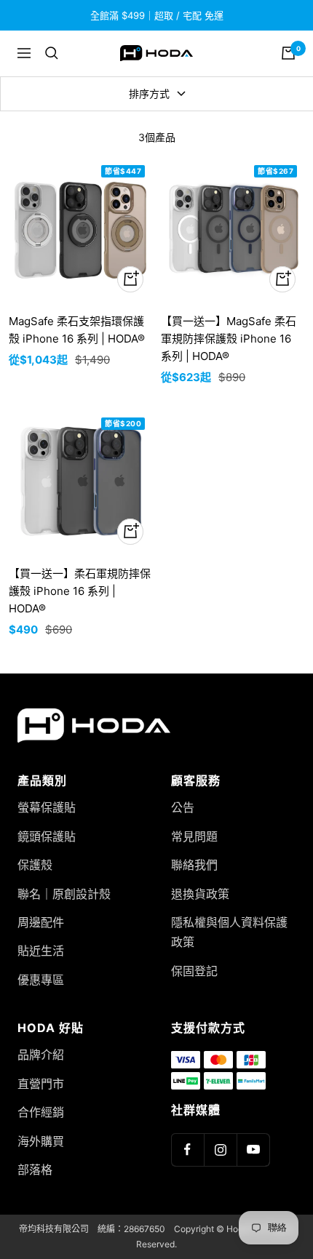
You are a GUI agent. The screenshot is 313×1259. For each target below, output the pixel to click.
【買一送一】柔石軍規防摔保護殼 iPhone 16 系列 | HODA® (80, 591)
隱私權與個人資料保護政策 (229, 932)
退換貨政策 (200, 894)
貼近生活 (40, 950)
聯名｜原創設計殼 (64, 894)
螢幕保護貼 (46, 807)
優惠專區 (40, 979)
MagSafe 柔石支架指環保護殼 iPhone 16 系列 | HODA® (77, 329)
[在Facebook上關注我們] (187, 1149)
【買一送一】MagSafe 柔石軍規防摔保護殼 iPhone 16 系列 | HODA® (228, 338)
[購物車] (288, 53)
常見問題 (194, 836)
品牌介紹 (40, 1054)
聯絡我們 (194, 865)
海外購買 (40, 1141)
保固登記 (194, 971)
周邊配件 (40, 922)
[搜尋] (51, 53)
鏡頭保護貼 (46, 836)
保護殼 (34, 865)
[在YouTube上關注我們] (253, 1149)
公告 (182, 807)
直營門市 (40, 1083)
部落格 (34, 1169)
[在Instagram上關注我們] (220, 1149)
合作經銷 (40, 1112)
